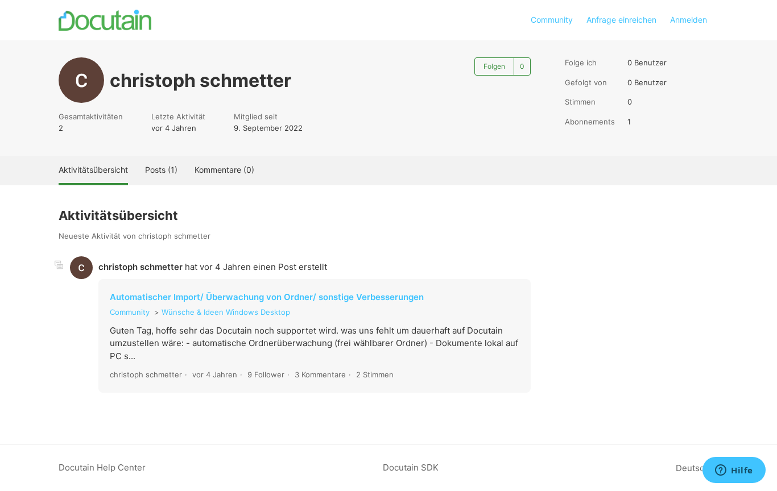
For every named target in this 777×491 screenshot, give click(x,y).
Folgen (494, 66)
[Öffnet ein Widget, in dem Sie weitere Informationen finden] (734, 471)
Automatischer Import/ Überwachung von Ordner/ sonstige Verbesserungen (267, 297)
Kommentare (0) (224, 169)
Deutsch (694, 468)
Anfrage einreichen (621, 19)
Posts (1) (161, 169)
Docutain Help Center (102, 467)
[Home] (105, 20)
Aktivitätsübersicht (93, 169)
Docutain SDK (411, 467)
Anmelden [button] (688, 19)
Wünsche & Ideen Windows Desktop (226, 312)
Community (552, 19)
